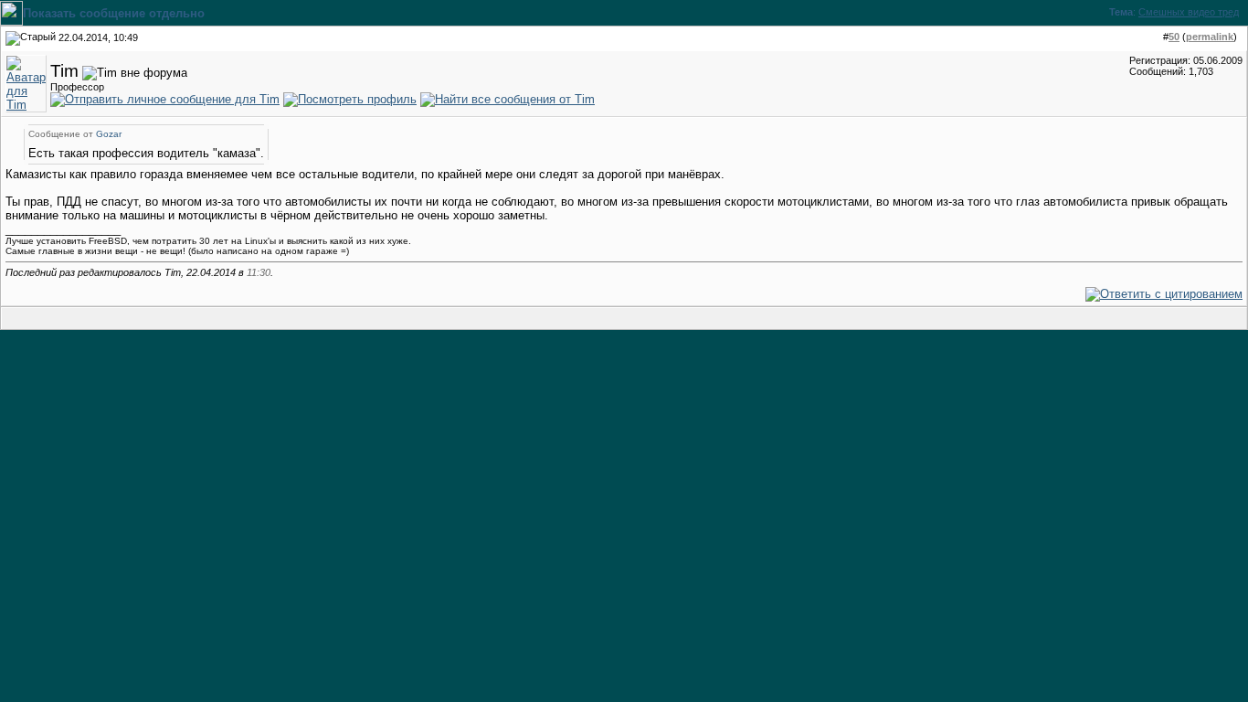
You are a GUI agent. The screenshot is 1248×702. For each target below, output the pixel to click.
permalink (1209, 36)
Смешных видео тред (1188, 11)
